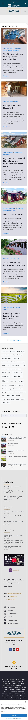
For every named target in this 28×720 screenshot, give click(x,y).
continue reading (11, 440)
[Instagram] (6, 427)
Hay (21, 372)
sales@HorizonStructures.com (14, 593)
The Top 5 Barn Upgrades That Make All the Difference (13, 522)
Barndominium (18, 152)
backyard (12, 351)
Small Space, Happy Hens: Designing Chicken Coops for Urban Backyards (13, 541)
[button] (26, 702)
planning (4, 392)
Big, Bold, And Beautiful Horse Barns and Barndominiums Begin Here (14, 162)
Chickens (16, 358)
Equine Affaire (13, 369)
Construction (17, 362)
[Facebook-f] (2, 427)
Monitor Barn (20, 385)
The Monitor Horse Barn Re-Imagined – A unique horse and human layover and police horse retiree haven (17, 464)
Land (18, 307)
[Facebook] (10, 649)
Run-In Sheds (10, 399)
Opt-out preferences (10, 718)
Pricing (3, 395)
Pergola (20, 389)
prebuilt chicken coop (9, 211)
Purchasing (18, 395)
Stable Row (17, 259)
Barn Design (20, 352)
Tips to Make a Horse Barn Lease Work (14, 512)
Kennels (4, 385)
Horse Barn (6, 155)
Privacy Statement (17, 718)
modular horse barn (13, 50)
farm (15, 307)
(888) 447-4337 (14, 1)
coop (23, 362)
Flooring (4, 372)
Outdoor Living (6, 389)
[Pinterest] (9, 427)
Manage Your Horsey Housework (12, 106)
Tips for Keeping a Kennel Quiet (12, 487)
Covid (8, 365)
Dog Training (5, 369)
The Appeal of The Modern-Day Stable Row (14, 264)
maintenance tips (12, 385)
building (19, 355)
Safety (17, 399)
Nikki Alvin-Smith (8, 48)
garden (9, 372)
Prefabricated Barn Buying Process (16, 392)
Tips (3, 402)
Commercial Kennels (7, 362)
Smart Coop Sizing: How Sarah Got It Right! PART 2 (13, 536)
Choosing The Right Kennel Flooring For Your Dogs (13, 491)
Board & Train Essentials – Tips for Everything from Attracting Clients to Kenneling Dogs (13, 498)
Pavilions (15, 389)
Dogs (23, 365)
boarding (13, 355)
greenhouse (15, 372)
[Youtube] (13, 427)
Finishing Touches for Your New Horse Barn (13, 516)
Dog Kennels (15, 365)
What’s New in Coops (13, 214)
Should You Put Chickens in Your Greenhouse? (12, 547)
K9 (16, 381)
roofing (3, 399)
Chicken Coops (19, 208)
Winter (8, 402)
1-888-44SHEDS (13, 596)
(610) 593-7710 (11, 600)
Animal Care (5, 351)
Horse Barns (17, 48)
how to (12, 381)
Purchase (5, 310)
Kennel (21, 381)
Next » (19, 340)
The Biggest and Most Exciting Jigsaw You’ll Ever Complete (13, 57)
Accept (14, 715)
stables (22, 399)
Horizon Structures (8, 208)
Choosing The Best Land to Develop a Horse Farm (11, 316)
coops (3, 365)
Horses (5, 50)
